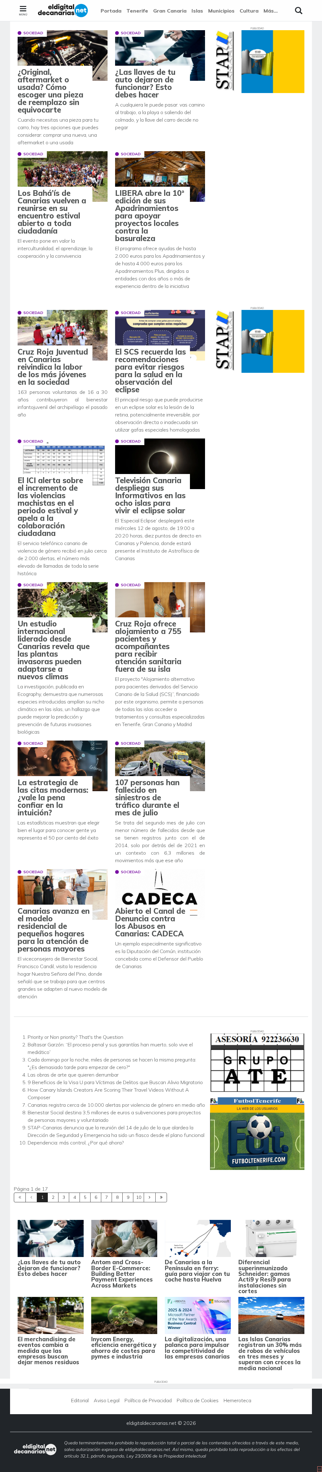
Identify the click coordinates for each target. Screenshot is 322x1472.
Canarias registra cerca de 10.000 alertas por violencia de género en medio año (116, 1105)
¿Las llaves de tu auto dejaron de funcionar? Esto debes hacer (145, 83)
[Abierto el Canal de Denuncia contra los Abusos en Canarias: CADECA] (160, 894)
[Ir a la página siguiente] (150, 1197)
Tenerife (137, 11)
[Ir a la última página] (161, 1197)
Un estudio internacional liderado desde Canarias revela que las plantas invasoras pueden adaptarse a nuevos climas (54, 650)
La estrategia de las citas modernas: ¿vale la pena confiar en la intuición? (53, 797)
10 (138, 1197)
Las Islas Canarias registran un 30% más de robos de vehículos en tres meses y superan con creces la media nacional (270, 1354)
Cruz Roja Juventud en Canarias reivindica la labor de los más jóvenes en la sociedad (53, 367)
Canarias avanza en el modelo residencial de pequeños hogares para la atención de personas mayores (54, 929)
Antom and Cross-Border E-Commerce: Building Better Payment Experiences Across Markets (122, 1274)
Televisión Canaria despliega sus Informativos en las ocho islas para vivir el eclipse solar (150, 495)
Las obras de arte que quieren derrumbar (73, 1075)
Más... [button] (271, 11)
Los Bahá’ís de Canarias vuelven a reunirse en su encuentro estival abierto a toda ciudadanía (52, 211)
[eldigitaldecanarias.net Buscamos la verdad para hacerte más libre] (63, 10)
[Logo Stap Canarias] (257, 61)
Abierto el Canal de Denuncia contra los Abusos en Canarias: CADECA (150, 922)
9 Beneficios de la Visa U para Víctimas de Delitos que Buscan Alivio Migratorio (115, 1082)
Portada (111, 11)
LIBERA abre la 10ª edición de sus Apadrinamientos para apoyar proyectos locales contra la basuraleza (149, 215)
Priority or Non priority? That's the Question (75, 1037)
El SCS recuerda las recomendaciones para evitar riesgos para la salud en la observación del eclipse (150, 370)
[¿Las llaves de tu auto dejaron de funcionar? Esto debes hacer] (160, 55)
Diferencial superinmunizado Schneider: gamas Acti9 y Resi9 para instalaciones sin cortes (264, 1277)
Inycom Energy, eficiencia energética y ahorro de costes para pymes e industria (123, 1348)
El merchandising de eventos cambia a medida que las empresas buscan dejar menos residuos (48, 1351)
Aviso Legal (106, 1400)
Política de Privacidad (148, 1400)
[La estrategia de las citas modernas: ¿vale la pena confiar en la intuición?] (63, 766)
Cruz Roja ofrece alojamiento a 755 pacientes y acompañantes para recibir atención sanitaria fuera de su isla (148, 646)
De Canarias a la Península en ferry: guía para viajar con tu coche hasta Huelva (197, 1271)
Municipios (221, 11)
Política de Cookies (198, 1400)
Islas (197, 11)
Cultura (249, 11)
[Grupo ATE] (257, 1062)
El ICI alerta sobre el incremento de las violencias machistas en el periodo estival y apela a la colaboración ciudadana (50, 507)
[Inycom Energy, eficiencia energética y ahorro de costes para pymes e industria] (124, 1315)
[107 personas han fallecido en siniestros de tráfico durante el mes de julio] (160, 766)
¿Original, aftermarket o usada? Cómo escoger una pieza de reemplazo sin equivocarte (50, 90)
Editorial (80, 1400)
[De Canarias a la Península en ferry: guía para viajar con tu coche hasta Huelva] (198, 1238)
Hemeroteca (237, 1400)
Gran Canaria (169, 11)
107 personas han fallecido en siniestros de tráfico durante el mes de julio (147, 797)
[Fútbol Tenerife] (257, 1133)
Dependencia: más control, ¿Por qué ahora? (76, 1142)
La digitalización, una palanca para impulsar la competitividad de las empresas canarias (197, 1348)
